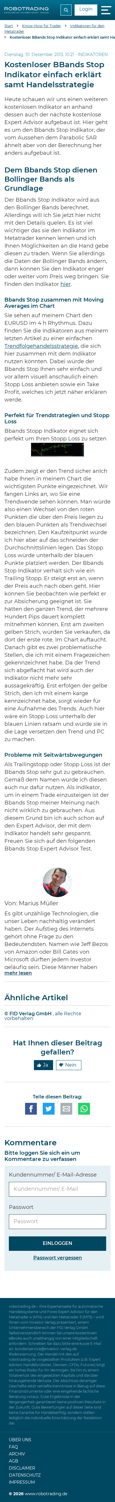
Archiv (17, 1454)
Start (8, 26)
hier (65, 284)
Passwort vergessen (57, 1258)
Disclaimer (22, 1468)
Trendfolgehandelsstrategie (41, 346)
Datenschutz (25, 1475)
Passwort (21, 1207)
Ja (45, 1065)
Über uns (20, 1440)
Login (86, 9)
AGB (13, 1461)
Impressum (22, 1482)
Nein (70, 1065)
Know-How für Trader (41, 26)
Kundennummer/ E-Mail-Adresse (53, 1175)
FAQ (13, 1447)
